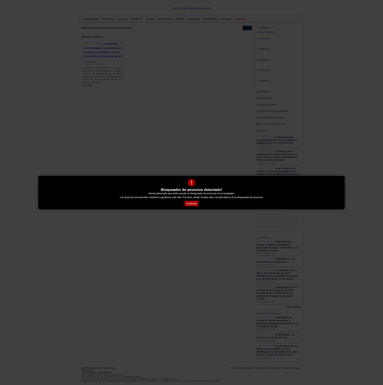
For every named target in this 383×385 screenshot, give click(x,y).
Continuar (191, 203)
